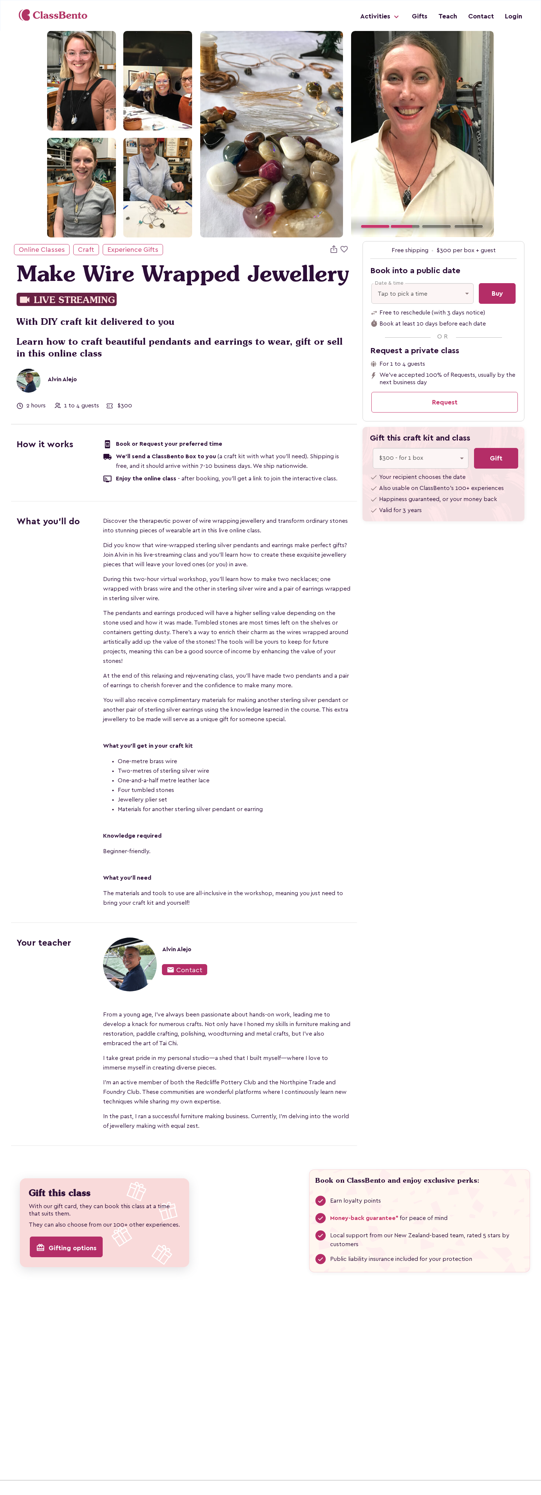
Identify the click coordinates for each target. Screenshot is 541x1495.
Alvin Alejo (62, 379)
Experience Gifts (132, 249)
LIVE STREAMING (66, 300)
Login (513, 16)
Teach (447, 16)
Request (444, 402)
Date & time (389, 283)
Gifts (419, 16)
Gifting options (66, 1247)
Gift (496, 458)
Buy (497, 293)
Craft (86, 249)
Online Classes (42, 249)
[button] (361, 134)
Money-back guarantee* (364, 1218)
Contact (481, 16)
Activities (376, 16)
